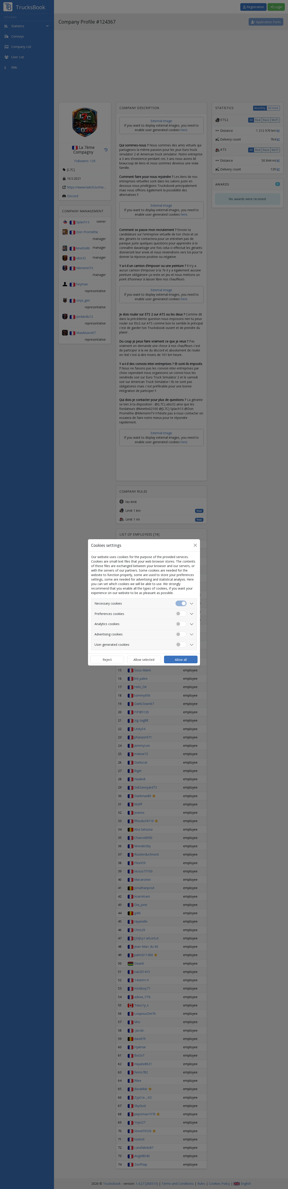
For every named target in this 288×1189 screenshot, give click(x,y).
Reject (107, 659)
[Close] (195, 545)
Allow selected (143, 659)
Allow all (181, 659)
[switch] (181, 614)
